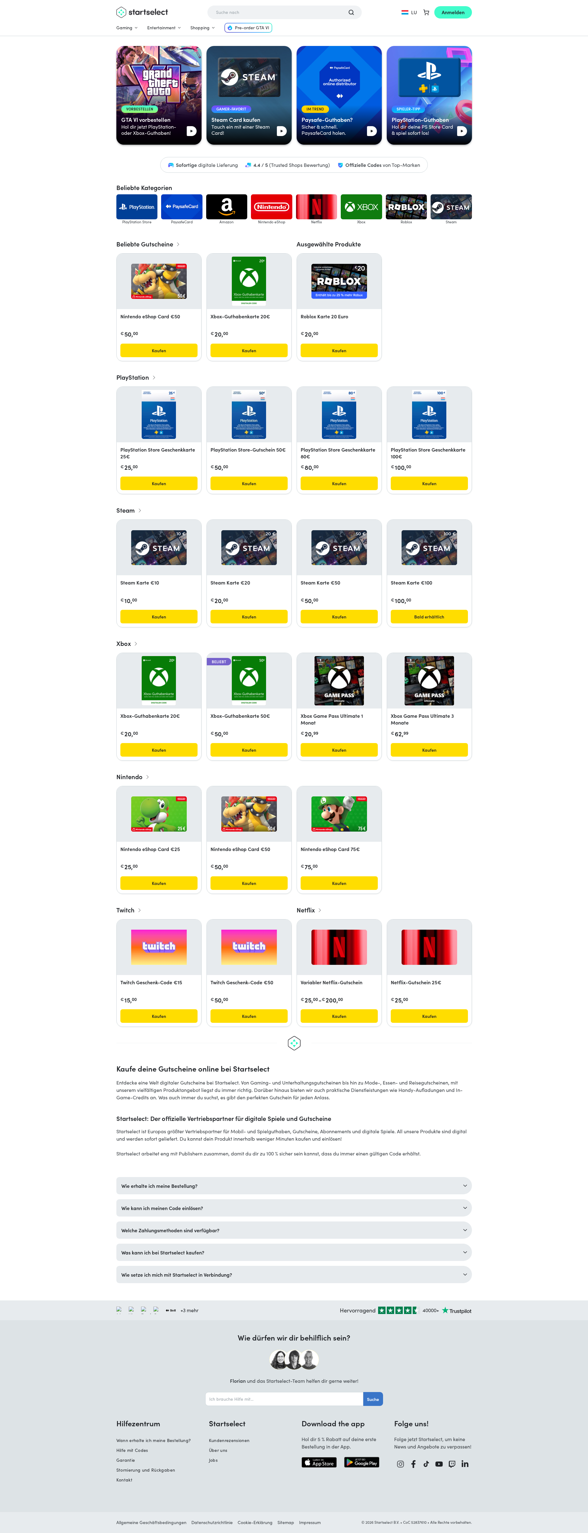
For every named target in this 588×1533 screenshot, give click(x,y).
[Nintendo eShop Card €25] (159, 814)
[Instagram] (400, 1464)
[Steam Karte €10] (159, 547)
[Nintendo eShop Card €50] (159, 281)
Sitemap (285, 1522)
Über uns (218, 1450)
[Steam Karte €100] (429, 547)
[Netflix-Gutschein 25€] (429, 947)
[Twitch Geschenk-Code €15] (159, 947)
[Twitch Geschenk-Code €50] (249, 947)
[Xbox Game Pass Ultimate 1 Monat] (339, 680)
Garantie (125, 1460)
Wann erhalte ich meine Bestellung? (153, 1440)
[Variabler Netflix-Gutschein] (339, 947)
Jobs (213, 1460)
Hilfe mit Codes (132, 1450)
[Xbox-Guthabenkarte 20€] (249, 281)
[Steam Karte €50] (339, 547)
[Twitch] (452, 1464)
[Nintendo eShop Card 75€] (339, 814)
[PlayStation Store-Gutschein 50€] (249, 414)
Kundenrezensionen (229, 1440)
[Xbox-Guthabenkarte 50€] (249, 680)
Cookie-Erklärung (255, 1522)
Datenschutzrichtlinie (212, 1522)
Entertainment (161, 28)
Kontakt (124, 1480)
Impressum (310, 1522)
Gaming (124, 28)
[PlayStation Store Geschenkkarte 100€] (429, 414)
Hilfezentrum (138, 1423)
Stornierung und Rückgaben (145, 1470)
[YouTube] (439, 1464)
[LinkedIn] (465, 1464)
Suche (373, 1399)
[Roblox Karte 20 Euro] (339, 281)
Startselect (227, 1423)
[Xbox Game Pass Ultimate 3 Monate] (429, 680)
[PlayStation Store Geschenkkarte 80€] (339, 414)
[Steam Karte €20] (249, 547)
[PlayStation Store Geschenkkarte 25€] (159, 414)
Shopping (200, 28)
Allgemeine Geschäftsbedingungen (151, 1522)
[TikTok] (426, 1464)
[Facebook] (413, 1464)
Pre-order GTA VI (252, 28)
